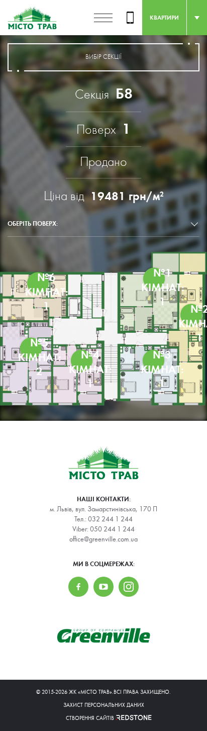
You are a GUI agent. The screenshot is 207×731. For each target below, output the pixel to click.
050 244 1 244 (112, 529)
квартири (164, 17)
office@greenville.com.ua (103, 539)
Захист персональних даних (103, 705)
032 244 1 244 (110, 519)
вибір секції (103, 57)
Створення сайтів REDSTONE (103, 718)
